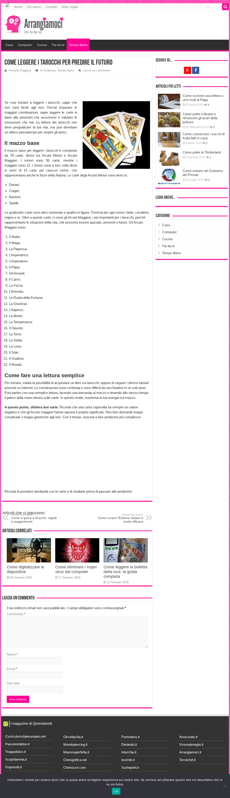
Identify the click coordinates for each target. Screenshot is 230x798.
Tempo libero (78, 45)
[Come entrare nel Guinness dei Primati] (169, 176)
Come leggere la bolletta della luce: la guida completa (125, 572)
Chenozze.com (74, 767)
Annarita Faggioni (20, 70)
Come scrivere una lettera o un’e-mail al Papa (203, 98)
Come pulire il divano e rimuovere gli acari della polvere (200, 118)
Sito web (13, 683)
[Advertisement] (77, 87)
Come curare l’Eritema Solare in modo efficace (120, 518)
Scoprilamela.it (16, 759)
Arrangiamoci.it (190, 752)
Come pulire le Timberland (202, 152)
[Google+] (187, 70)
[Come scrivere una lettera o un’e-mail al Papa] (169, 101)
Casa (9, 45)
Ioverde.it (128, 760)
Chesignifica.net (75, 760)
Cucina (42, 45)
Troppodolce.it (15, 752)
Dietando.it (129, 744)
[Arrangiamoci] (34, 24)
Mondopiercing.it (75, 744)
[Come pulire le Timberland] (169, 158)
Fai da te (58, 45)
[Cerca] (225, 6)
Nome (12, 654)
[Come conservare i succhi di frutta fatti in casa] (169, 139)
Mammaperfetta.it (76, 752)
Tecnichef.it (187, 760)
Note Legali (70, 7)
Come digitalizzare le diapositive (25, 569)
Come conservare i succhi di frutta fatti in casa (204, 136)
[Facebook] (195, 70)
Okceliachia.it (73, 737)
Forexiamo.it (130, 737)
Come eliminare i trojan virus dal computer (76, 569)
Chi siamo (34, 7)
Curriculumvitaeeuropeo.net (25, 736)
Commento (16, 614)
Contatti (51, 7)
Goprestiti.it (13, 767)
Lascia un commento (96, 70)
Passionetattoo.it (17, 744)
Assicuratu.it (188, 737)
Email (12, 669)
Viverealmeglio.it (191, 744)
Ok (116, 791)
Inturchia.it (128, 752)
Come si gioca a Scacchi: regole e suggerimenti (34, 518)
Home (18, 7)
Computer (25, 45)
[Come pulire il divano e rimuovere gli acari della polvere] (169, 119)
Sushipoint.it (130, 767)
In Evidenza (47, 70)
